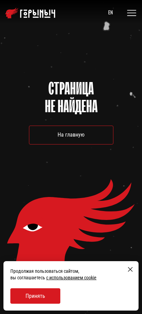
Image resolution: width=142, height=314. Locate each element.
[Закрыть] (130, 269)
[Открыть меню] (131, 13)
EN (110, 12)
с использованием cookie (71, 277)
